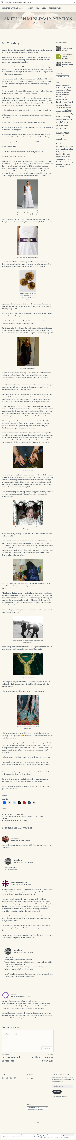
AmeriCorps (59, 90)
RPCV (68, 154)
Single (63, 156)
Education (69, 97)
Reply (28, 840)
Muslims (58, 136)
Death (67, 94)
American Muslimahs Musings (38, 19)
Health (61, 107)
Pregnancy (60, 149)
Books (58, 92)
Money (58, 123)
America (67, 85)
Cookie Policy (37, 1136)
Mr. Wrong (65, 125)
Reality (58, 152)
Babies (65, 90)
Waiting (58, 164)
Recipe (62, 152)
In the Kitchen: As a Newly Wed (43, 1058)
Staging (68, 156)
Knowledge (69, 114)
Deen (5, 816)
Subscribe (57, 1091)
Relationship (69, 152)
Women (64, 164)
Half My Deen (12, 816)
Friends (58, 105)
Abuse (63, 85)
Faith (65, 99)
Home (69, 107)
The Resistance (55, 8)
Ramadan (68, 149)
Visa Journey (69, 162)
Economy (63, 97)
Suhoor (58, 159)
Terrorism (62, 159)
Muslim (61, 128)
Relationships (61, 154)
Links (44, 8)
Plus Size (65, 146)
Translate (40, 1109)
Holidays (65, 107)
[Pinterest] (15, 1078)
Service (4, 818)
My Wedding (14, 820)
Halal (67, 105)
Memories (62, 119)
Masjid (58, 119)
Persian (72, 144)
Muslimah (63, 132)
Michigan (70, 119)
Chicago (62, 92)
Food (70, 102)
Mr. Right (31, 816)
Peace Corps (39, 816)
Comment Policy (32, 8)
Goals (62, 105)
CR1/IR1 (63, 94)
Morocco (66, 122)
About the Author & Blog (12, 8)
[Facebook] (3, 1078)
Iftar (57, 111)
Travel (68, 159)
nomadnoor (20, 814)
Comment (47, 1048)
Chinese (67, 92)
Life (57, 117)
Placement (59, 146)
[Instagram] (11, 1078)
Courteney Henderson (19, 882)
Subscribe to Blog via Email (61, 1074)
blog (69, 90)
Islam (18, 816)
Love (60, 117)
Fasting (65, 102)
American (59, 87)
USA (63, 162)
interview (62, 111)
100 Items (58, 85)
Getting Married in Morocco (11, 1058)
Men (66, 119)
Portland (71, 146)
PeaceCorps (67, 144)
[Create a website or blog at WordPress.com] (38, 1122)
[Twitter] (7, 1078)
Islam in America (61, 114)
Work (62, 167)
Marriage (24, 816)
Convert (58, 94)
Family (59, 102)
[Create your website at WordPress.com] (38, 2)
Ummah (58, 162)
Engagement (60, 99)
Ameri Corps (67, 87)
